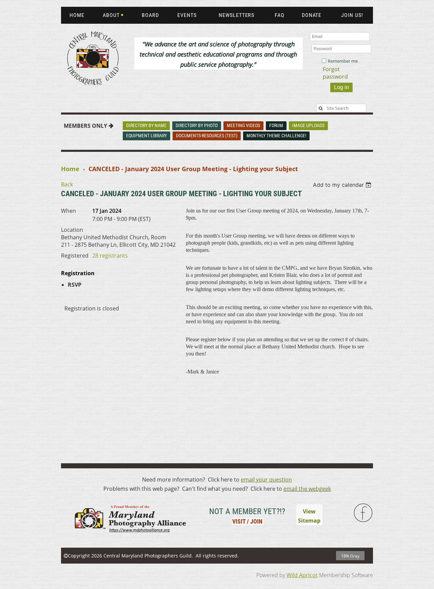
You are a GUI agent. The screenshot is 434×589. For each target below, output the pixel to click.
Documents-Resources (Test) (206, 135)
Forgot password (335, 72)
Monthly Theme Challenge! (276, 135)
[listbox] (343, 185)
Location (72, 229)
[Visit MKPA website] (129, 536)
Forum (276, 125)
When (68, 211)
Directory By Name (146, 125)
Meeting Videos (243, 125)
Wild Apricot (302, 575)
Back (67, 184)
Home (70, 169)
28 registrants (110, 255)
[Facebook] (363, 513)
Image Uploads (308, 125)
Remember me (343, 61)
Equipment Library (146, 135)
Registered (74, 255)
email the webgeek (307, 488)
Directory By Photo (197, 125)
